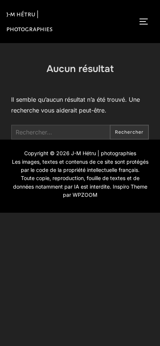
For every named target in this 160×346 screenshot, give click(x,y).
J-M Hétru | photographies (29, 21)
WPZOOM (85, 195)
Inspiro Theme (130, 186)
